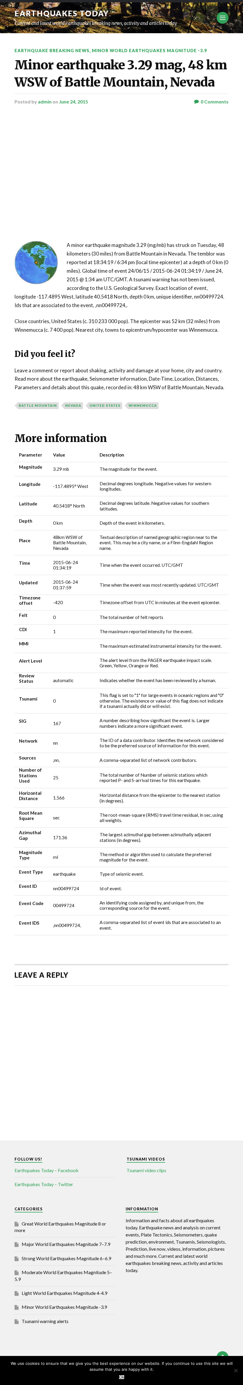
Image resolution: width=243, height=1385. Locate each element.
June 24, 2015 (73, 101)
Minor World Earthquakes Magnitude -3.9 (149, 50)
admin (45, 101)
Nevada (73, 405)
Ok (121, 1377)
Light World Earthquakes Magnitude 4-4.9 (64, 1293)
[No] (236, 1370)
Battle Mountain (38, 405)
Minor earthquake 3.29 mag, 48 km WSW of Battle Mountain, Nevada (121, 73)
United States (104, 405)
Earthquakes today (62, 13)
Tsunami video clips (146, 1170)
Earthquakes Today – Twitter (44, 1184)
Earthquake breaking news (52, 50)
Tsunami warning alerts (45, 1321)
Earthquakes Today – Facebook (47, 1170)
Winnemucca (143, 405)
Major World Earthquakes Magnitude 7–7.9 (66, 1244)
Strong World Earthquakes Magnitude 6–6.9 (66, 1258)
